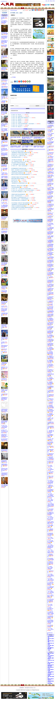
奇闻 (22, 7)
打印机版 (14, 77)
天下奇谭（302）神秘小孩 (19, 126)
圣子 (52, 660)
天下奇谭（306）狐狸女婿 (19, 120)
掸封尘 (49, 662)
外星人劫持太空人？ (19, 181)
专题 (39, 7)
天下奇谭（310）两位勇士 (19, 114)
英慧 (48, 676)
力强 (52, 640)
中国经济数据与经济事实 (19, 157)
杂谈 (53, 7)
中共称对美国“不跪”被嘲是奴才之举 (22, 191)
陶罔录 (49, 678)
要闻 (5, 7)
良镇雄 (51, 671)
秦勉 (48, 653)
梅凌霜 (50, 636)
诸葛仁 (51, 683)
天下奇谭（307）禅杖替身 (19, 119)
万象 (29, 7)
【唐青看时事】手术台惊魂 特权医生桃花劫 (23, 204)
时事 (12, 7)
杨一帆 (52, 643)
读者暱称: (12, 105)
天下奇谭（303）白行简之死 (20, 125)
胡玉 (48, 667)
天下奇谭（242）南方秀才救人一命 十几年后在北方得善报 (25, 190)
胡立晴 (50, 648)
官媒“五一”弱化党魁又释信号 (20, 195)
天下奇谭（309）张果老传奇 (20, 116)
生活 (32, 7)
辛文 (50, 638)
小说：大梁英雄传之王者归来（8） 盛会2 (23, 161)
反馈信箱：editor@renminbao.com (27, 687)
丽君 (53, 636)
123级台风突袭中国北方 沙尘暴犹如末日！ (23, 200)
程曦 (48, 640)
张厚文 (49, 644)
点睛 (50, 676)
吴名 (48, 645)
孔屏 (48, 637)
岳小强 (49, 646)
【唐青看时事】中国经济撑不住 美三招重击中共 (24, 171)
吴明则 (51, 678)
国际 (19, 7)
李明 (50, 640)
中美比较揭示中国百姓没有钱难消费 (21, 162)
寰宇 (43, 7)
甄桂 (49, 675)
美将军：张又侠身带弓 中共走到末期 (23, 169)
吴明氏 (51, 662)
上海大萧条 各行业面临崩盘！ (21, 159)
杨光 (48, 655)
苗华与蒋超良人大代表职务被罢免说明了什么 (23, 197)
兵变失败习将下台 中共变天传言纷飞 (22, 154)
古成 (50, 653)
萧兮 (50, 643)
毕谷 (48, 674)
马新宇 (49, 654)
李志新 (49, 669)
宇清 (52, 676)
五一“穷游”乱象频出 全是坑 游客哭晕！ (22, 164)
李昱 (48, 643)
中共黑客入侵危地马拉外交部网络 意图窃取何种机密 (25, 207)
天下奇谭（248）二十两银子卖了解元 (21, 155)
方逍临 (49, 650)
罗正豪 (50, 655)
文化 (36, 7)
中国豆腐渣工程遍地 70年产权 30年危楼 (23, 177)
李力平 (50, 682)
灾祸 (26, 7)
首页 (2, 7)
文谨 (52, 638)
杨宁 (50, 660)
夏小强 (50, 681)
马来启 (52, 653)
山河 (48, 660)
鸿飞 (50, 679)
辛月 (53, 667)
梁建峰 (50, 647)
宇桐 (51, 669)
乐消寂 (50, 667)
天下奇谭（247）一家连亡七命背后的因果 (22, 165)
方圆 (49, 663)
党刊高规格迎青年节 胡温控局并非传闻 (22, 168)
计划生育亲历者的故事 (19, 187)
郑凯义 (50, 645)
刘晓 (48, 638)
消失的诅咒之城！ (18, 180)
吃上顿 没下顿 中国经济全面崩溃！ (22, 151)
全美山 (50, 656)
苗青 (48, 681)
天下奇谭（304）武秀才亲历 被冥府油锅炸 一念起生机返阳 (25, 123)
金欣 (48, 636)
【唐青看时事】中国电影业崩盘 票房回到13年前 (24, 152)
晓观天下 (51, 674)
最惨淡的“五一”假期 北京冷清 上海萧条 (22, 185)
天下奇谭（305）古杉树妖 (19, 122)
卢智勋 (49, 671)
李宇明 (49, 668)
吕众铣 (49, 670)
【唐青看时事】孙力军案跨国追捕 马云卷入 (23, 183)
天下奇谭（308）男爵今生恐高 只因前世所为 (23, 117)
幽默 (15, 7)
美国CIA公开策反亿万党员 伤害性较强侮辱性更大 (24, 174)
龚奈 (53, 645)
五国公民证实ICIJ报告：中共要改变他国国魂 (23, 198)
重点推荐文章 (4, 14)
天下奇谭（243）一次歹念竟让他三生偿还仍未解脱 (24, 188)
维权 (46, 7)
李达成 (49, 683)
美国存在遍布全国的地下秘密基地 (21, 178)
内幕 (9, 7)
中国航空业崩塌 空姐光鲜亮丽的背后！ (22, 194)
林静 (48, 647)
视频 (49, 7)
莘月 (53, 669)
